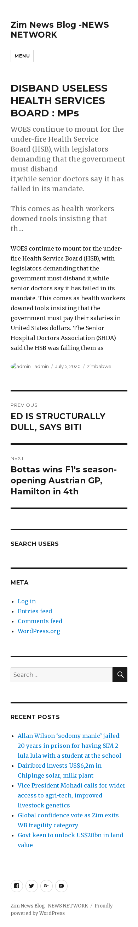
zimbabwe (99, 366)
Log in (27, 601)
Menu (22, 56)
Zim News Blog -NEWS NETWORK (49, 906)
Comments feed (40, 621)
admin (41, 366)
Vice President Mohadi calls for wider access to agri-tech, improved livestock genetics (72, 795)
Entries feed (35, 611)
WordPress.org (39, 631)
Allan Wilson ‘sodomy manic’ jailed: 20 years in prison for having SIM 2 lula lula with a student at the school (69, 745)
